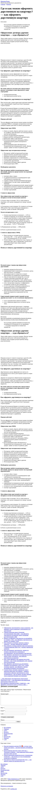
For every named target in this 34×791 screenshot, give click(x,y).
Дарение (6, 729)
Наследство (7, 736)
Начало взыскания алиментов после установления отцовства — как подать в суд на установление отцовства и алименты (18, 756)
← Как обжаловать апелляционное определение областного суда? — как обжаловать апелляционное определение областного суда (15, 680)
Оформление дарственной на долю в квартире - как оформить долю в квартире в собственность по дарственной (18, 629)
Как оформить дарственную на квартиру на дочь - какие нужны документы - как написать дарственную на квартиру (18, 656)
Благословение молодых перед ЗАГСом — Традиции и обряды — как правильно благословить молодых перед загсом (18, 752)
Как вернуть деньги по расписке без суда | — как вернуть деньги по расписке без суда (18, 760)
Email (3, 710)
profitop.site (14, 789)
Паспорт (6, 738)
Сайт (2, 714)
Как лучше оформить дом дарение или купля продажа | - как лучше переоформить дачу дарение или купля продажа (18, 661)
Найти (18, 721)
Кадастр (6, 732)
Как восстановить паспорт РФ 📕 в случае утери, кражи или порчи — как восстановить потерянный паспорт (18, 747)
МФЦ (5, 735)
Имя (2, 707)
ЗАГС (5, 730)
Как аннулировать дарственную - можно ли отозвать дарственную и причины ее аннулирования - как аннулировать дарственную (17, 652)
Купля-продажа (8, 733)
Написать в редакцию (7, 786)
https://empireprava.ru (13, 779)
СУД (5, 739)
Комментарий (4, 694)
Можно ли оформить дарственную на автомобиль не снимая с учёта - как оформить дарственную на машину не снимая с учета (18, 640)
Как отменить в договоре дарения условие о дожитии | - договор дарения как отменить (16, 643)
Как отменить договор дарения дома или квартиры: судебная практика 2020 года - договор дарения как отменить (18, 647)
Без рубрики (7, 727)
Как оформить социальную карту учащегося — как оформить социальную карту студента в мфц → (15, 683)
